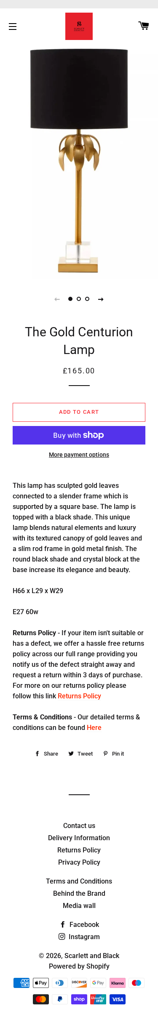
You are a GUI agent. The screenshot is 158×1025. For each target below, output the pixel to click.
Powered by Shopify (79, 966)
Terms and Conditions (79, 881)
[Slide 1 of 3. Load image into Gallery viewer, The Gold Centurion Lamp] (71, 299)
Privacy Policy (79, 862)
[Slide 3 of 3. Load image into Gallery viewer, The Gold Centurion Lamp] (87, 299)
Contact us (79, 826)
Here (94, 728)
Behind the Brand (79, 893)
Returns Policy (79, 696)
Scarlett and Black (91, 956)
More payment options (79, 454)
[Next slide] (101, 299)
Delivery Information (79, 838)
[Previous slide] (57, 299)
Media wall (79, 906)
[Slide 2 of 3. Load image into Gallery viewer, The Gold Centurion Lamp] (79, 299)
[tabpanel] (79, 160)
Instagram (83, 937)
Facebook (83, 925)
